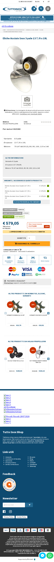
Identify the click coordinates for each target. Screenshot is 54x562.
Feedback (33, 464)
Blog (37, 1)
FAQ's (32, 461)
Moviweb (30, 559)
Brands (32, 457)
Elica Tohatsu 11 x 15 (16, 361)
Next (48, 313)
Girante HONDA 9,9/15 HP (16, 315)
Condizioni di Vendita (13, 459)
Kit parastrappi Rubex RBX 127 (38, 361)
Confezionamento (10, 209)
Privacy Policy (11, 463)
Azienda (8, 457)
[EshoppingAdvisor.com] (9, 491)
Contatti (33, 463)
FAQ (34, 283)
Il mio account (26, 1)
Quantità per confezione (12, 213)
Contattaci (8, 283)
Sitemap (33, 466)
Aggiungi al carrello (28, 244)
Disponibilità (8, 216)
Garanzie (9, 461)
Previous (5, 313)
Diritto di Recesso (12, 464)
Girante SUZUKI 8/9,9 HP (38, 315)
